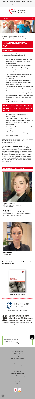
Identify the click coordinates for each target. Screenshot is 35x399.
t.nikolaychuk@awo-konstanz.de (12, 205)
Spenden (29, 1)
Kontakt (5, 1)
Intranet (23, 5)
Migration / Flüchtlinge (8, 38)
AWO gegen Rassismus (17, 358)
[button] (3, 396)
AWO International (17, 354)
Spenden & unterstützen (17, 366)
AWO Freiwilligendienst (17, 356)
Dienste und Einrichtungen (15, 36)
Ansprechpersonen (15, 1)
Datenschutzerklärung (17, 373)
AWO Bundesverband (17, 351)
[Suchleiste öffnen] (32, 18)
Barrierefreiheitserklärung (17, 376)
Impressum (17, 371)
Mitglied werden (14, 5)
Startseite (4, 36)
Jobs (23, 1)
